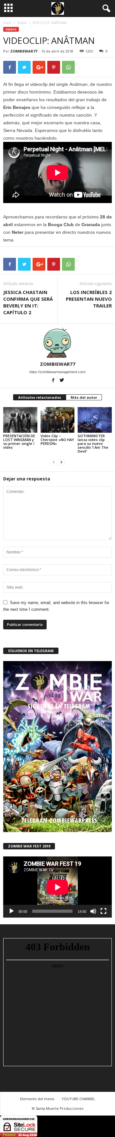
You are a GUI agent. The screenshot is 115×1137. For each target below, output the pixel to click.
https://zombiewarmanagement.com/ (57, 372)
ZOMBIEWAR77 (23, 51)
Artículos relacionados (39, 397)
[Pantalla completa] (103, 911)
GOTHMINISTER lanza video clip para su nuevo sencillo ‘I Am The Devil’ (93, 443)
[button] (105, 9)
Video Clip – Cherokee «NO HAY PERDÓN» (57, 439)
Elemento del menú (37, 1098)
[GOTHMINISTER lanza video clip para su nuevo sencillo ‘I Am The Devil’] (95, 420)
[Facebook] (54, 381)
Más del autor (84, 397)
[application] (57, 887)
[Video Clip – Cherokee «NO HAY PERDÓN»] (58, 420)
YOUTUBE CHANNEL (78, 1098)
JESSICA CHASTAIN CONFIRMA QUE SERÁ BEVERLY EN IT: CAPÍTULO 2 (28, 302)
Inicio (7, 22)
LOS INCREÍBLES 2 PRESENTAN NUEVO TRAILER (89, 299)
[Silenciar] (93, 911)
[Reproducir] (11, 911)
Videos (22, 22)
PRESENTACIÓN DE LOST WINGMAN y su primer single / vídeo (19, 441)
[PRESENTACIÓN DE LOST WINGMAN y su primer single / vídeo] (20, 420)
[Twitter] (62, 381)
